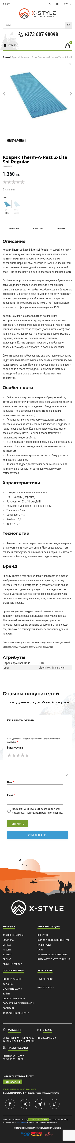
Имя (10, 782)
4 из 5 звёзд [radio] (22, 755)
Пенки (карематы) (40, 57)
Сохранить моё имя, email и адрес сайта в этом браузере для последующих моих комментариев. (37, 811)
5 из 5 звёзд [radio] (27, 755)
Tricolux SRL (38, 1128)
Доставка (8, 939)
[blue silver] (7, 204)
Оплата (7, 944)
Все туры (43, 935)
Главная (6, 57)
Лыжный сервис (12, 964)
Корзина (8, 983)
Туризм (15, 57)
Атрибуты (38, 228)
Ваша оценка (15, 747)
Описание (14, 228)
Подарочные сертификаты (18, 1003)
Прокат (7, 959)
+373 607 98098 (45, 979)
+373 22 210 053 (46, 987)
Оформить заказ (12, 988)
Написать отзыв (12, 1082)
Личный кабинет (12, 979)
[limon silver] (16, 204)
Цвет (5, 197)
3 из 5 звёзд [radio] (18, 755)
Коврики (25, 57)
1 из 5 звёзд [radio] (9, 755)
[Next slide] (70, 94)
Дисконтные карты (14, 998)
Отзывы (61, 228)
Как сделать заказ (13, 935)
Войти (6, 993)
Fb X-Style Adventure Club (52, 954)
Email (11, 795)
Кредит (7, 949)
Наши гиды (44, 944)
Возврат (7, 954)
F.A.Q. (40, 949)
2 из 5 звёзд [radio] (14, 755)
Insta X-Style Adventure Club (54, 959)
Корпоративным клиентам (53, 939)
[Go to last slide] (4, 94)
